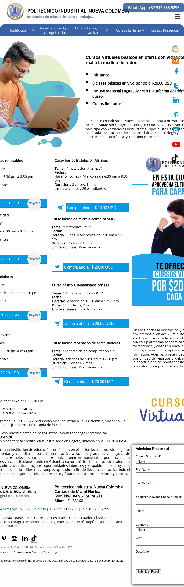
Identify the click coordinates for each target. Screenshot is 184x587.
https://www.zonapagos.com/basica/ (78, 433)
